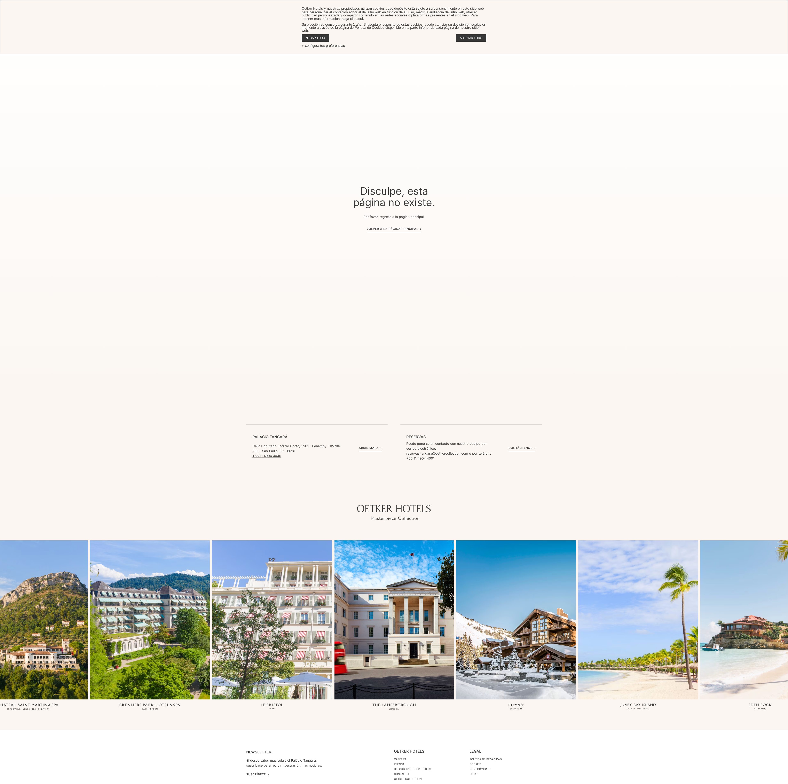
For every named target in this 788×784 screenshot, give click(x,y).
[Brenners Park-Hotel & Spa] (150, 707)
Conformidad (479, 769)
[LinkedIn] (406, 497)
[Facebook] (398, 497)
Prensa (399, 764)
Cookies (475, 764)
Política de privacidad (486, 759)
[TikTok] (373, 497)
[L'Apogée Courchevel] (516, 707)
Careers (400, 759)
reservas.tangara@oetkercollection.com (437, 453)
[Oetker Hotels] (394, 513)
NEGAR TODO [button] (315, 38)
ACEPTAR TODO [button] (471, 38)
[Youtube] (390, 497)
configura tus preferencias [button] (325, 46)
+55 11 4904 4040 (266, 456)
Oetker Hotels (409, 751)
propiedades (350, 8)
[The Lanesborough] (394, 707)
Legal (475, 751)
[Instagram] (382, 497)
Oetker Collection (408, 779)
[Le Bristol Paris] (272, 707)
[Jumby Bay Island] (638, 707)
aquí (359, 19)
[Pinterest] (414, 497)
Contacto (401, 774)
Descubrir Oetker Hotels (412, 769)
